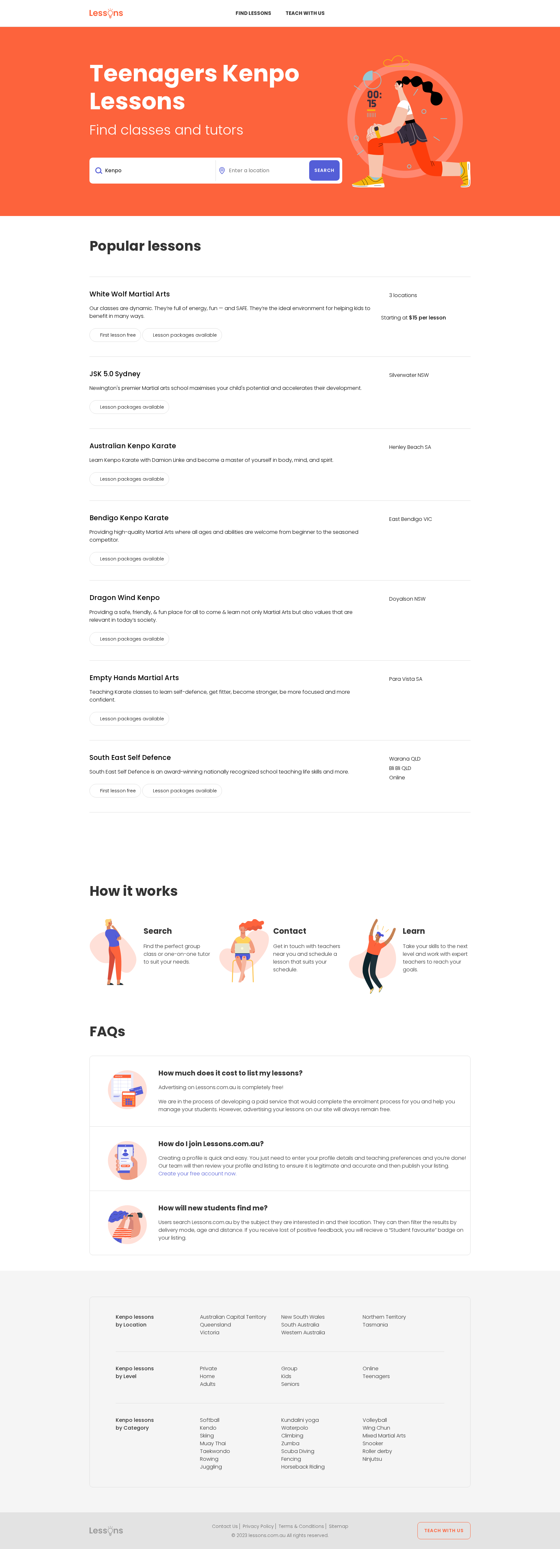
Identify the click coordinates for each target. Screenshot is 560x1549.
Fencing (291, 1459)
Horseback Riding (303, 1467)
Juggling (211, 1467)
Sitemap (338, 1526)
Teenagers (376, 1376)
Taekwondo (215, 1451)
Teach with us (305, 13)
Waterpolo (294, 1428)
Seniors (290, 1384)
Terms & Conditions (301, 1526)
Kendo (208, 1428)
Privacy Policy (258, 1526)
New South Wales (303, 1317)
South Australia (300, 1324)
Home (207, 1376)
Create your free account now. (197, 1173)
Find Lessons (253, 13)
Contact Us (225, 1526)
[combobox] (154, 170)
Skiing (207, 1435)
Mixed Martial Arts (384, 1435)
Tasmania (375, 1324)
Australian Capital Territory (233, 1317)
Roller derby (377, 1451)
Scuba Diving (297, 1451)
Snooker (373, 1443)
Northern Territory (384, 1317)
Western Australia (303, 1332)
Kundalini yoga (300, 1420)
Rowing (209, 1459)
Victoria (209, 1332)
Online (371, 1368)
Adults (208, 1384)
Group (289, 1368)
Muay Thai (213, 1443)
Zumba (290, 1443)
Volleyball (375, 1420)
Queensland (215, 1324)
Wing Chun (376, 1428)
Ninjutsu (372, 1459)
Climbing (292, 1435)
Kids (286, 1376)
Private (208, 1368)
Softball (209, 1420)
